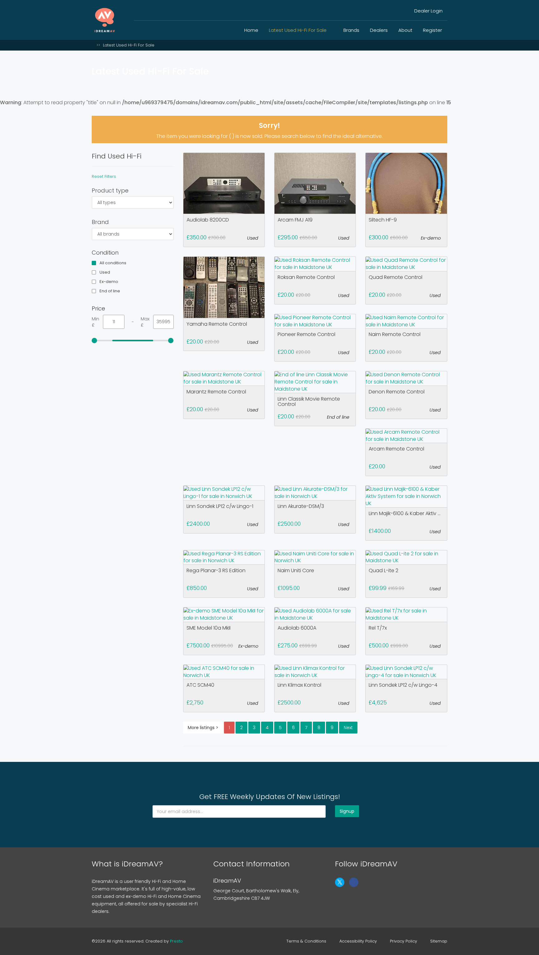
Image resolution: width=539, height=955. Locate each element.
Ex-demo (109, 282)
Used (105, 272)
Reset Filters (104, 176)
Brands (351, 30)
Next (348, 727)
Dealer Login (428, 10)
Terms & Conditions (306, 941)
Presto (176, 941)
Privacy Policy (403, 941)
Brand (100, 222)
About (405, 30)
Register (432, 30)
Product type (110, 190)
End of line (110, 291)
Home (251, 30)
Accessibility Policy (358, 941)
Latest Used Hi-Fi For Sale (298, 30)
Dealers (379, 30)
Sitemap (438, 941)
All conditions (113, 263)
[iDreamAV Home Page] (93, 45)
